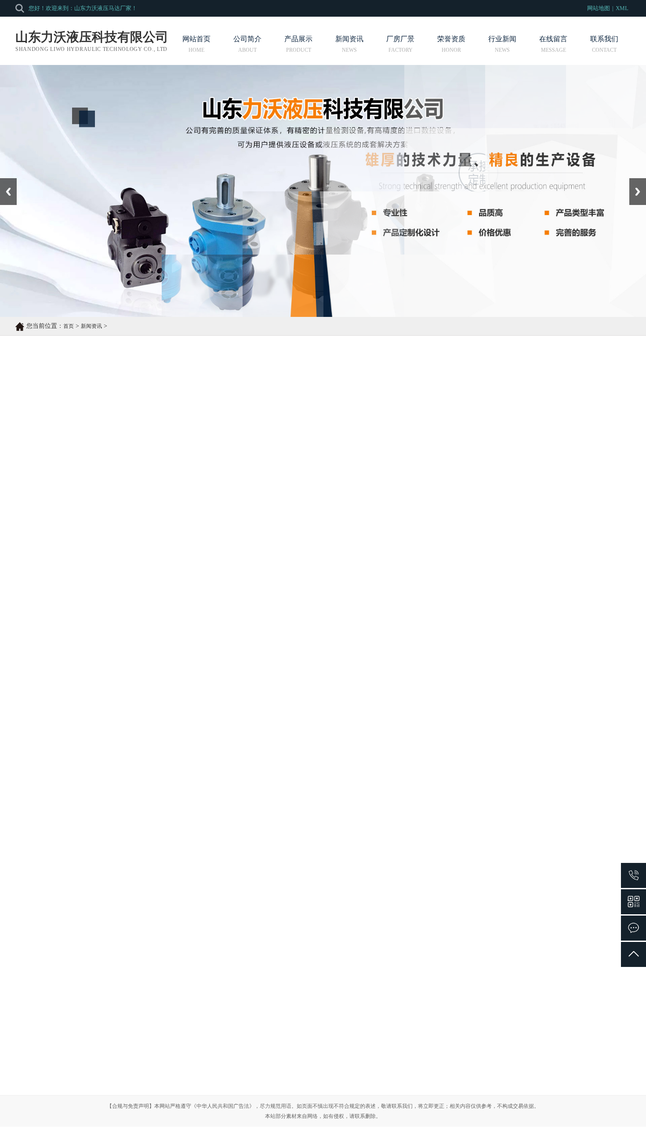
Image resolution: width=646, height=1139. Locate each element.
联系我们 (604, 39)
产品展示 (298, 39)
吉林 (321, 1109)
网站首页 (196, 39)
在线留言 (553, 39)
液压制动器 (162, 1073)
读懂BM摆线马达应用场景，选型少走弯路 (81, 899)
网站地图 (598, 8)
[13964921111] (633, 875)
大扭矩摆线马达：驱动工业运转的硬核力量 (402, 917)
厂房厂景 (400, 39)
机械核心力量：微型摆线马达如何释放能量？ (405, 935)
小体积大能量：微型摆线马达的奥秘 (393, 953)
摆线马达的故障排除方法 (74, 846)
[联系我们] (633, 928)
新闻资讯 (349, 39)
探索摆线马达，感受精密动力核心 (70, 953)
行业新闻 (502, 39)
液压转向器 (162, 1041)
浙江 (345, 1109)
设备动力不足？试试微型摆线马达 (70, 935)
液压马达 (159, 1026)
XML (622, 8)
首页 (68, 326)
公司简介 (247, 39)
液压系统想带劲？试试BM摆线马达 (72, 917)
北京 (308, 1109)
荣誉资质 (451, 39)
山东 (333, 1109)
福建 (357, 1109)
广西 (370, 1109)
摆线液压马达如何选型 (71, 859)
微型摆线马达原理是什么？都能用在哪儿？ (402, 899)
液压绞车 (159, 1057)
